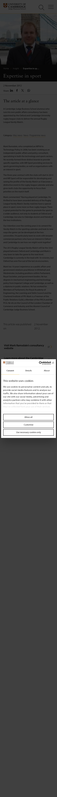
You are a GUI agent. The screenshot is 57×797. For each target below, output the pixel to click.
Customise (28, 424)
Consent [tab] (10, 370)
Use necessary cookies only (28, 432)
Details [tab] (28, 370)
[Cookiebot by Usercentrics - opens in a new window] (42, 363)
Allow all (28, 417)
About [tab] (47, 370)
